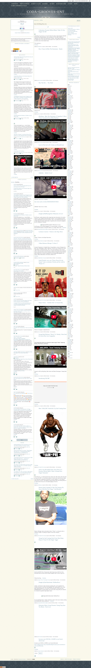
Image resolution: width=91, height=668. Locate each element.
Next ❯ (40, 653)
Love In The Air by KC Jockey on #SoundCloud (51, 145)
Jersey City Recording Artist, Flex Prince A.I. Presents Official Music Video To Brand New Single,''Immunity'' (50, 471)
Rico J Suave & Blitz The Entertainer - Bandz (50, 49)
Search (89, 1)
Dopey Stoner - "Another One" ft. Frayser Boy (51, 302)
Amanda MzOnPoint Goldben (43, 229)
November (69, 126)
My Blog (41, 20)
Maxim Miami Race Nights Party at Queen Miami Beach (23, 359)
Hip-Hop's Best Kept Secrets (19, 230)
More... (22, 440)
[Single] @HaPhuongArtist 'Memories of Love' (51, 213)
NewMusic (40, 46)
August (69, 86)
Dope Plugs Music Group (20, 152)
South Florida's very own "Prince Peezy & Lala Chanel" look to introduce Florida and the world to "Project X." (52, 262)
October (69, 96)
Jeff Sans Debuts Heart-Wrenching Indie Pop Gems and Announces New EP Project (22, 186)
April (68, 89)
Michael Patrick (40, 240)
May (68, 88)
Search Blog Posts (48, 27)
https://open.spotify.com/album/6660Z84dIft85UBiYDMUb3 (46, 201)
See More (15, 208)
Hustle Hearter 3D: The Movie (19, 151)
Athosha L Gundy (17, 292)
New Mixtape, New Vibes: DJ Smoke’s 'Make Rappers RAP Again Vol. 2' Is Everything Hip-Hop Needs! (23, 472)
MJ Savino (15, 213)
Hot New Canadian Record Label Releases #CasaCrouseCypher (73, 76)
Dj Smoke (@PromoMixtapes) (19, 256)
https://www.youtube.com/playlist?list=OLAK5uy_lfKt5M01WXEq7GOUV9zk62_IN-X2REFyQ (22, 339)
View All (32, 177)
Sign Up (69, 0)
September (70, 113)
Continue (15, 74)
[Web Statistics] (3, 667)
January (69, 107)
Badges (62, 659)
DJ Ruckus (16, 370)
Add (79, 20)
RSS (11, 440)
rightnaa (15, 287)
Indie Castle (16, 326)
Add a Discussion (15, 478)
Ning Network (27, 32)
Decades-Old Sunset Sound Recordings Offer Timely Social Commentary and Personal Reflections (23, 301)
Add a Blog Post (15, 177)
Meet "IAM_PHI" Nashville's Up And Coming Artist (52, 408)
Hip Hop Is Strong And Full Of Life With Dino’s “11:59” (73, 68)
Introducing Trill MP (44, 378)
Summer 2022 (70, 28)
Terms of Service (76, 659)
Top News (13, 182)
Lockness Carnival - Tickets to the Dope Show (51, 231)
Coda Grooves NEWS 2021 (72, 31)
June (69, 101)
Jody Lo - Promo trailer (18, 337)
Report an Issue (68, 659)
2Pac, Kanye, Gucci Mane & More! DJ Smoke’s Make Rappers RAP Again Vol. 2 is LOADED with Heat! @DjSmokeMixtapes (23, 465)
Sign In (73, 0)
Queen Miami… (22, 370)
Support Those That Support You (19, 309)
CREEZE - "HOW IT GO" (45, 173)
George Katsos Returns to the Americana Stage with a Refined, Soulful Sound (73, 45)
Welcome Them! (17, 296)
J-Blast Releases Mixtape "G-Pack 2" (48, 243)
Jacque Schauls (17, 32)
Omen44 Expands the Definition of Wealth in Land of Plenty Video (74, 53)
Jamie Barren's (22, 351)
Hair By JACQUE (71, 32)
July (68, 87)
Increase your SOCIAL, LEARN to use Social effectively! (74, 30)
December (69, 95)
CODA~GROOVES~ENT (45, 12)
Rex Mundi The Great (41, 300)
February (69, 91)
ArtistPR (18, 59)
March (69, 90)
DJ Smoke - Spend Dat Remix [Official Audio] (22, 265)
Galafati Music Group (41, 257)
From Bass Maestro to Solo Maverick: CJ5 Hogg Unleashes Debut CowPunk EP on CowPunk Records (23, 410)
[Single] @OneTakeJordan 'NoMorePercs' (49, 582)
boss (39, 113)
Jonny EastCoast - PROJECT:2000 (71, 80)
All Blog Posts (36, 20)
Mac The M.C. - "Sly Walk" (46, 83)
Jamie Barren (16, 351)
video (22, 263)
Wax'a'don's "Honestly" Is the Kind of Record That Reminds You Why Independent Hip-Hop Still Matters (23, 135)
